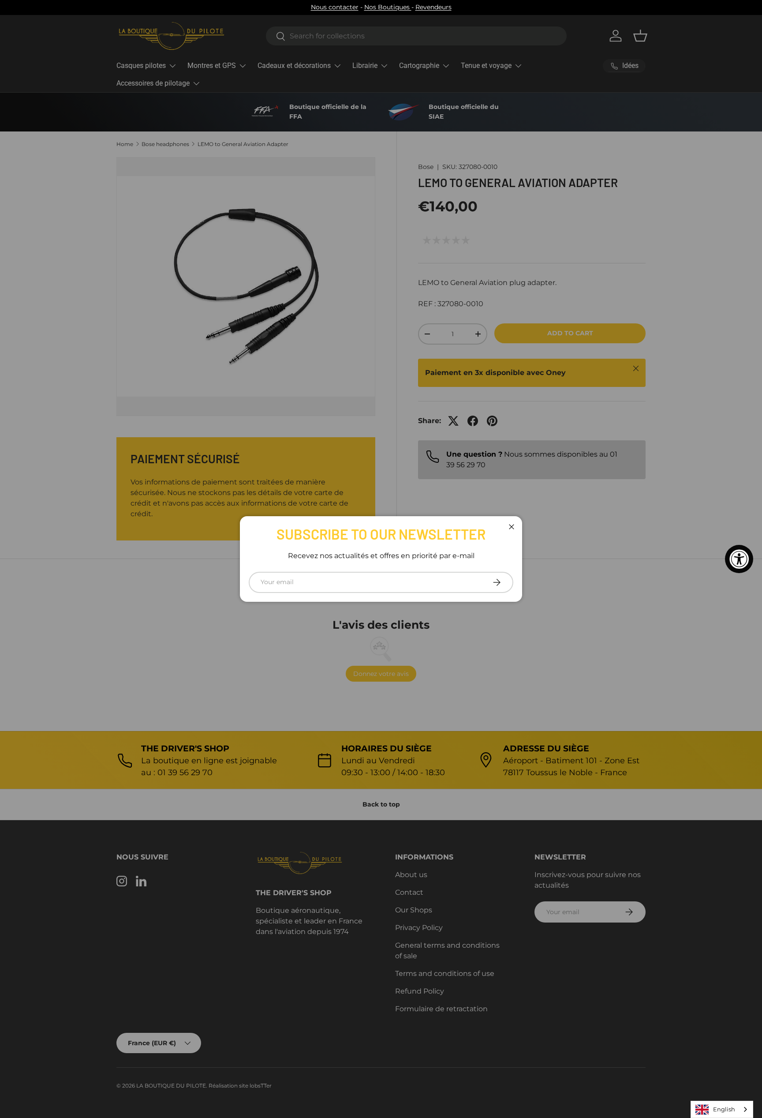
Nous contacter (335, 7)
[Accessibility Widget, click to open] (739, 559)
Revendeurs (433, 7)
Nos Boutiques (387, 7)
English (724, 1109)
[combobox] (722, 1109)
